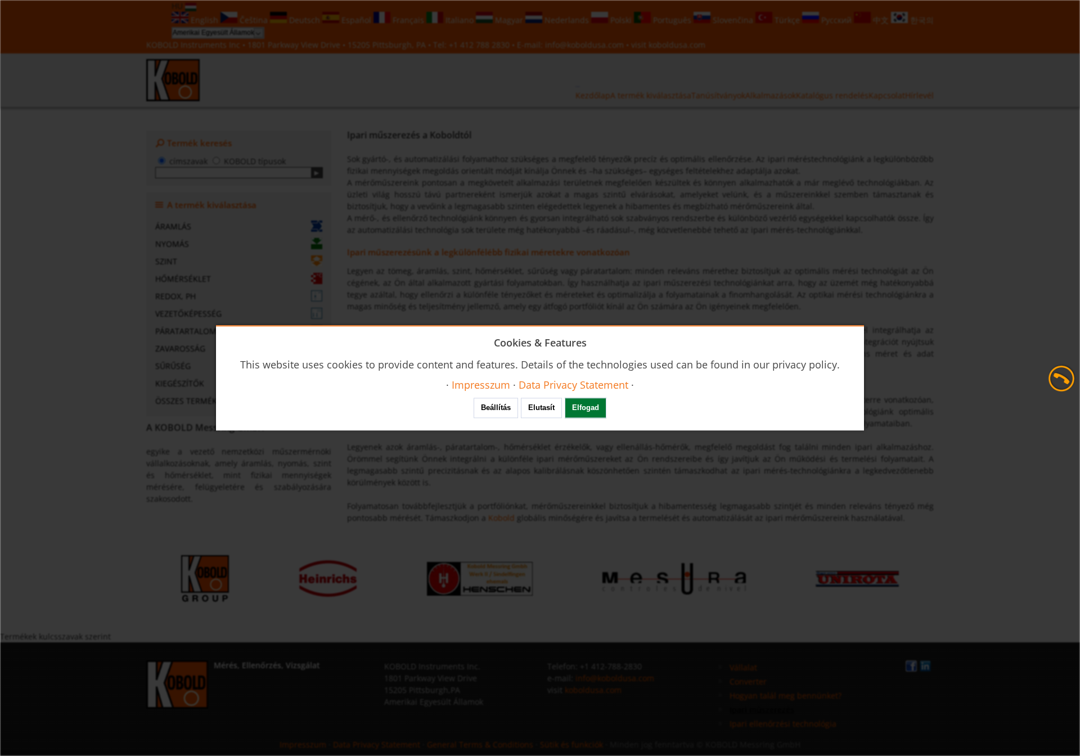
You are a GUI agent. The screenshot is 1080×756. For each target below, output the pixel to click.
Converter (748, 681)
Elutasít (541, 408)
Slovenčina (732, 20)
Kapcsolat (886, 95)
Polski (621, 20)
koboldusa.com (677, 44)
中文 (881, 20)
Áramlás (173, 226)
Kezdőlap (592, 95)
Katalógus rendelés (832, 95)
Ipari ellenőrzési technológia (783, 723)
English (204, 20)
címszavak (188, 161)
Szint (166, 261)
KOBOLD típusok (255, 161)
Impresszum (303, 744)
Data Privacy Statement (376, 744)
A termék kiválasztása (650, 95)
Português (672, 20)
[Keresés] (317, 172)
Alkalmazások (770, 95)
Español (356, 20)
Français (408, 20)
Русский (836, 20)
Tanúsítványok (718, 95)
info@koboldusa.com (584, 44)
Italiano (459, 20)
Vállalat (743, 667)
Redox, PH (175, 296)
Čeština (253, 20)
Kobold (501, 517)
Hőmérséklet (183, 278)
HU (178, 6)
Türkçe (787, 20)
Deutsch (304, 20)
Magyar (509, 20)
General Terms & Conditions (480, 744)
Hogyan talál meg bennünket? (786, 695)
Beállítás (496, 408)
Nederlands (566, 20)
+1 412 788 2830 (480, 44)
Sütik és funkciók (571, 744)
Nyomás (172, 243)
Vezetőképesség (188, 313)
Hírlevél (919, 95)
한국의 (921, 20)
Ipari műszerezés (762, 709)
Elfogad (585, 408)
